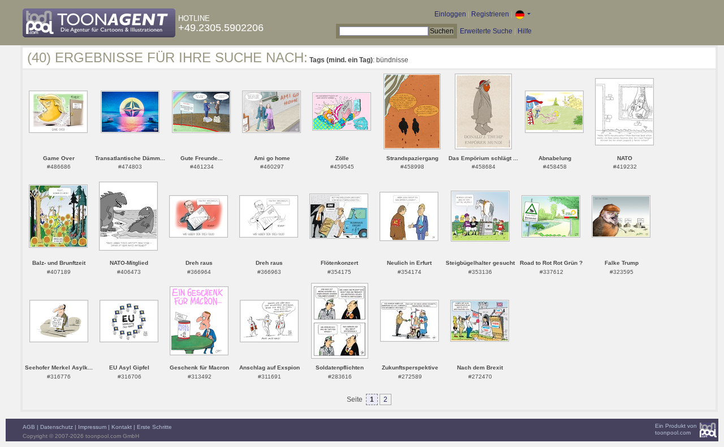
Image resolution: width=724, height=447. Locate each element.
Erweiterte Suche (486, 31)
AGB (29, 427)
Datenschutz (56, 427)
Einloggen (450, 14)
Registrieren (490, 14)
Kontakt (121, 427)
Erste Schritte (154, 427)
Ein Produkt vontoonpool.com (676, 429)
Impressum (92, 427)
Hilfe (525, 31)
